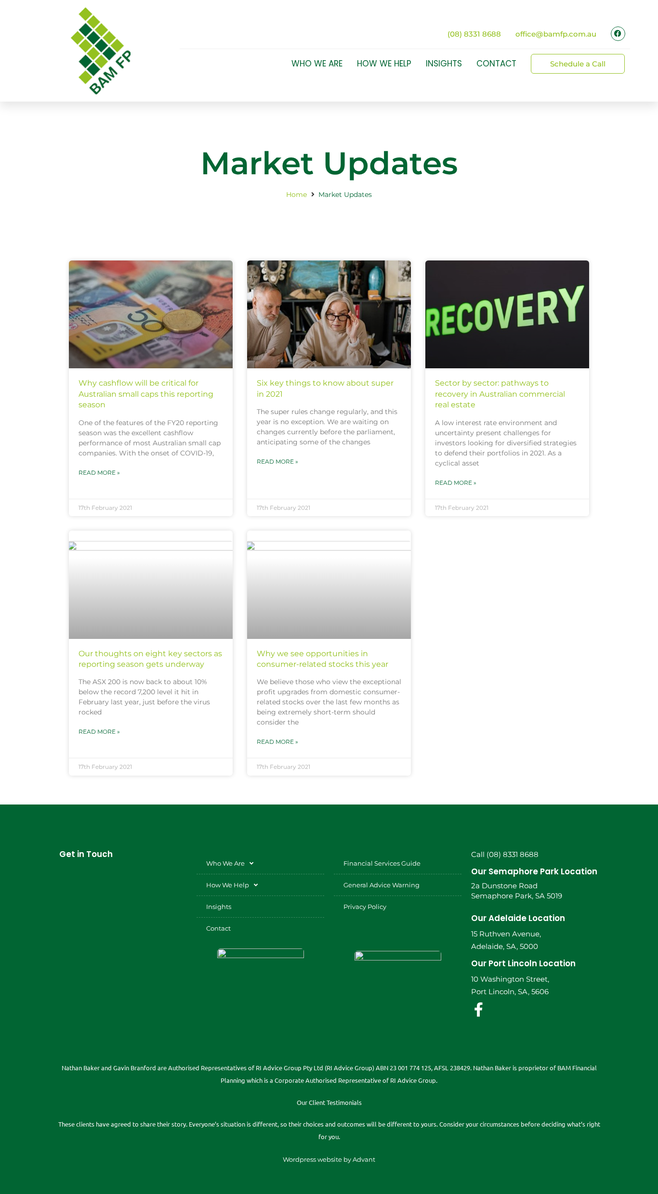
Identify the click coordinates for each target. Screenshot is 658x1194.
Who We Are (316, 63)
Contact (496, 63)
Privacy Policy (364, 906)
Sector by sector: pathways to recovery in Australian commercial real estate (500, 393)
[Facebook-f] (478, 1009)
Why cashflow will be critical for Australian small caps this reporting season (146, 393)
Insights (444, 63)
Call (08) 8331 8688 (505, 854)
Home (296, 194)
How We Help (384, 63)
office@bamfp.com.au (555, 34)
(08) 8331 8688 (474, 34)
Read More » (99, 472)
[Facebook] (618, 33)
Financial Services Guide (382, 863)
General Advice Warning (381, 885)
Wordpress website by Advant (329, 1159)
